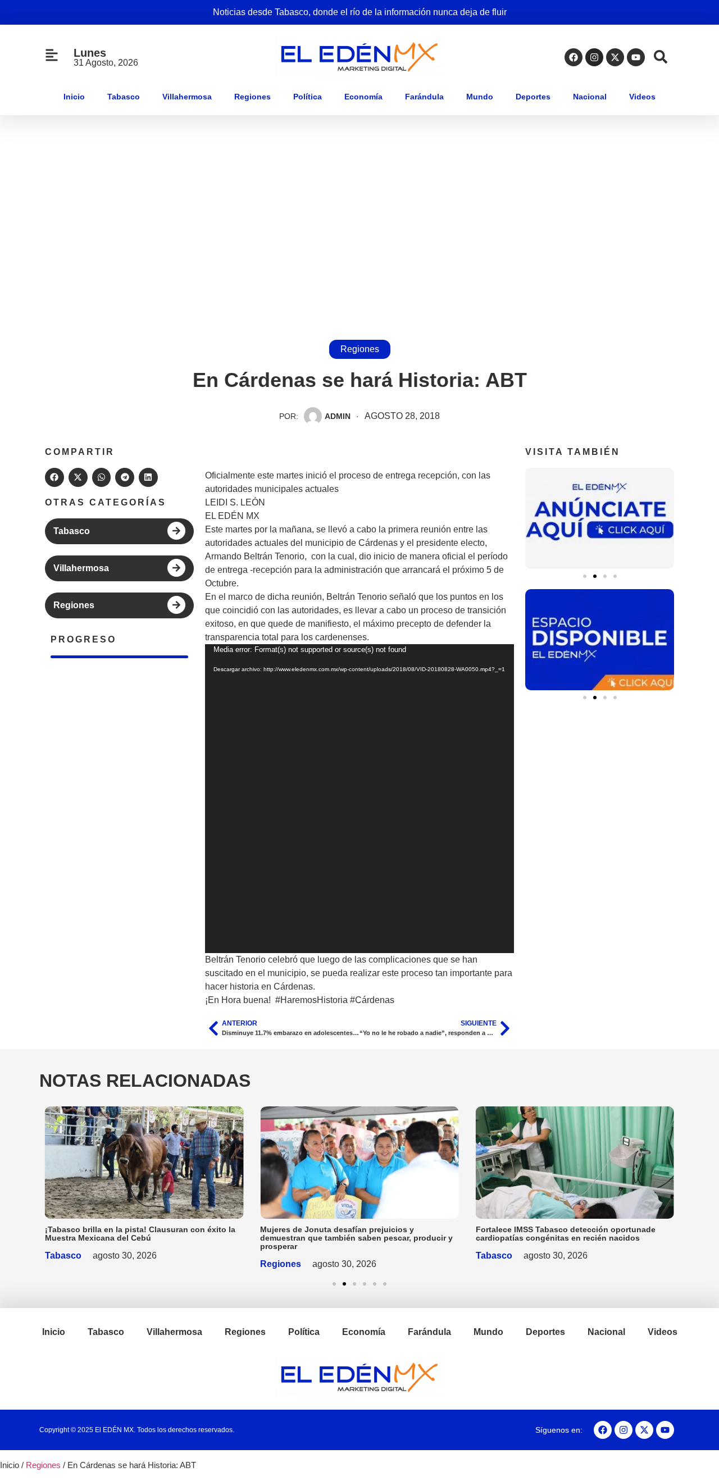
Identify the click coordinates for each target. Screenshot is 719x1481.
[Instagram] (594, 57)
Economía (363, 96)
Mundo (479, 96)
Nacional (590, 96)
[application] (359, 798)
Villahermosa (187, 96)
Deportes (533, 96)
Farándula (424, 96)
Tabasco (123, 96)
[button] (54, 477)
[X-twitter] (615, 57)
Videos (642, 96)
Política (307, 96)
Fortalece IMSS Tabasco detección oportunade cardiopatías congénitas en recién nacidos (566, 1233)
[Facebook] (574, 57)
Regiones (252, 96)
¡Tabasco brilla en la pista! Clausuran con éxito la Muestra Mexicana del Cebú (140, 1233)
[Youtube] (636, 57)
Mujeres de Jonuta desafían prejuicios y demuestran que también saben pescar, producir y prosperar (356, 1238)
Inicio (74, 96)
